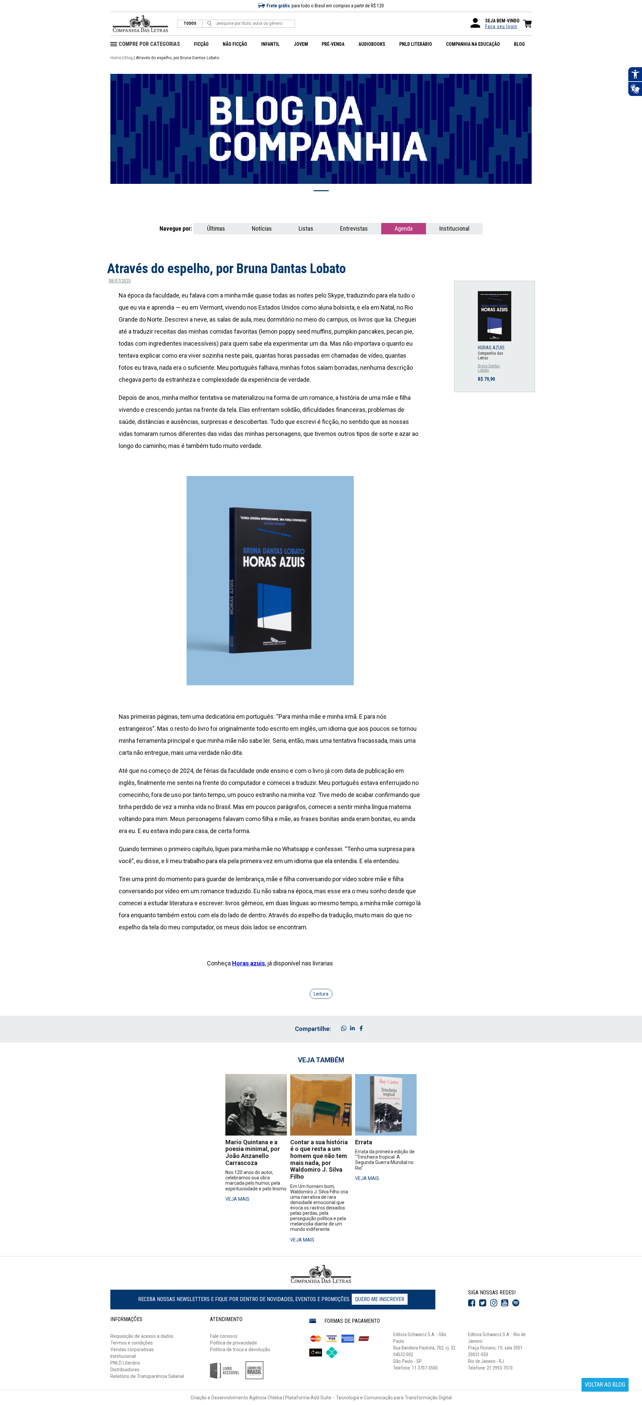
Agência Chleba (265, 1397)
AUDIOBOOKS (371, 44)
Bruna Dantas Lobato (489, 368)
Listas (306, 228)
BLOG (519, 44)
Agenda (404, 228)
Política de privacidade (233, 1342)
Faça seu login (501, 26)
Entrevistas (354, 228)
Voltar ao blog (605, 1384)
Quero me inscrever (379, 1299)
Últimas (216, 228)
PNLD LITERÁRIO (415, 44)
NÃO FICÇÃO (235, 44)
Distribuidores (124, 1369)
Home (115, 57)
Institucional (454, 228)
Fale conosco (223, 1336)
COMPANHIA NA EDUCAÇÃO (473, 44)
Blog (128, 57)
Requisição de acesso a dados (142, 1336)
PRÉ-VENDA (333, 44)
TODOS (190, 23)
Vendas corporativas (132, 1349)
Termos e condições (131, 1342)
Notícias (262, 228)
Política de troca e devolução (240, 1349)
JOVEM (301, 44)
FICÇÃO (201, 44)
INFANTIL (270, 44)
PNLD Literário (125, 1363)
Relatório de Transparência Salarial (147, 1376)
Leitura (321, 994)
